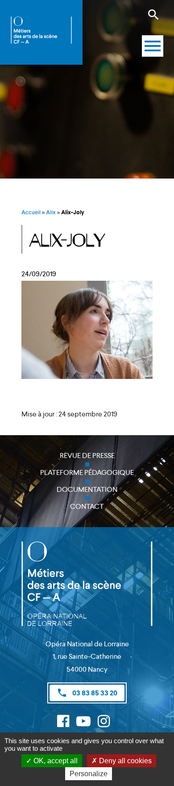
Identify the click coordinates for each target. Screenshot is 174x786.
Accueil (31, 212)
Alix (51, 212)
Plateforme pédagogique (87, 472)
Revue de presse (87, 455)
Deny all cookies (124, 761)
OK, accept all (55, 761)
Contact (87, 506)
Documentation (87, 489)
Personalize (89, 774)
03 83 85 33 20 (87, 692)
